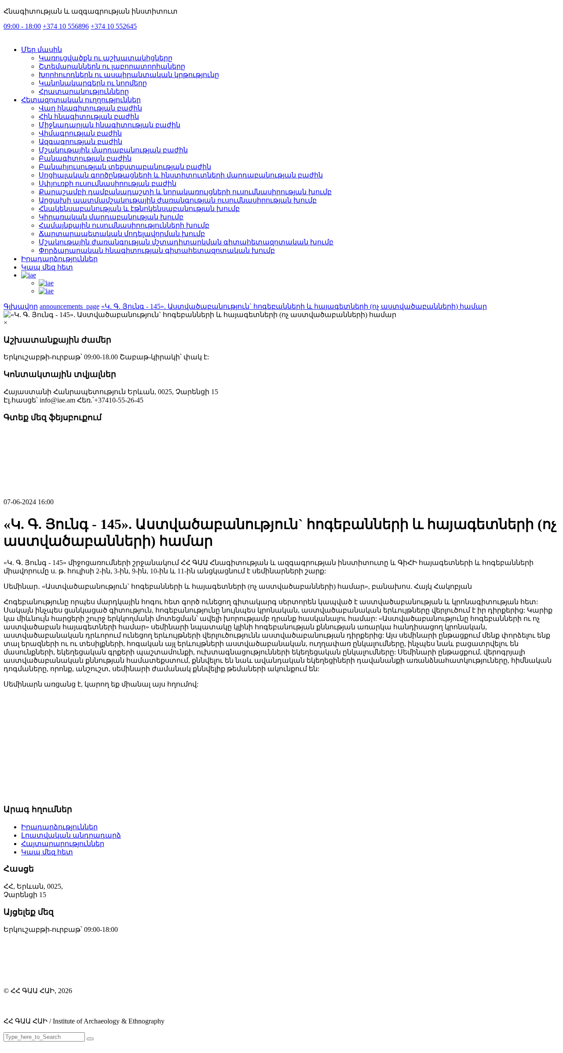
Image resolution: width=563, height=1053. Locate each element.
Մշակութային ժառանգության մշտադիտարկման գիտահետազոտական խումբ (186, 242)
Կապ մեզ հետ (47, 267)
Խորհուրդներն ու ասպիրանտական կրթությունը (129, 74)
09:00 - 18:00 (22, 26)
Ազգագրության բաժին (80, 141)
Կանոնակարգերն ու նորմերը (93, 83)
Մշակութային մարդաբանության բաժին (113, 150)
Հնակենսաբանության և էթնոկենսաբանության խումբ (139, 208)
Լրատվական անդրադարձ (71, 835)
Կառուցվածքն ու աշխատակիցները (105, 58)
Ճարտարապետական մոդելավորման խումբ (122, 233)
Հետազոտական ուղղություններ (81, 99)
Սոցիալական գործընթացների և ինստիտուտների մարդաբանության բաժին (181, 175)
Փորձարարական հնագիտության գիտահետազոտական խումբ (157, 250)
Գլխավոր (21, 306)
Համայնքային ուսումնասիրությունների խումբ (124, 225)
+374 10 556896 (66, 26)
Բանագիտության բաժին (85, 158)
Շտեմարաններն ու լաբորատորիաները (112, 66)
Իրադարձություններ (59, 258)
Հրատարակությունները (84, 91)
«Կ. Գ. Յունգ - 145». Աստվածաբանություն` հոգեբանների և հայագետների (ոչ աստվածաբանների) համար (294, 306)
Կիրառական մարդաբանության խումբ (111, 217)
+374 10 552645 (114, 26)
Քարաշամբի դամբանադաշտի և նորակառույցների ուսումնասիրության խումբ (185, 192)
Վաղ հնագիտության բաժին (90, 108)
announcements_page (69, 306)
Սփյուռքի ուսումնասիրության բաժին (107, 183)
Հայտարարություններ (62, 843)
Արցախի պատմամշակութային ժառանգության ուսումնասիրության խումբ (178, 200)
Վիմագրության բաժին (80, 133)
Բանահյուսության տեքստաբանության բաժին (125, 166)
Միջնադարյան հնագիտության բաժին (109, 125)
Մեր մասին (41, 49)
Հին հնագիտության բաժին (89, 116)
